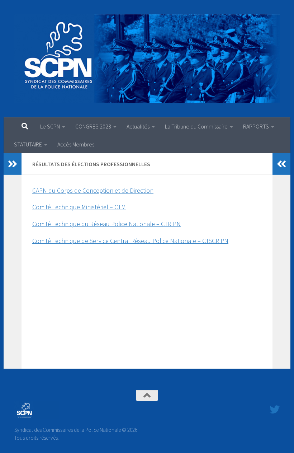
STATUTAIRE (28, 144)
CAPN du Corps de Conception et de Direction (92, 190)
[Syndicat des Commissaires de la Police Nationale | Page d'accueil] (147, 58)
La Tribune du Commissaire (196, 126)
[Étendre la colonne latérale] (13, 164)
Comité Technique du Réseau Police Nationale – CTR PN (106, 224)
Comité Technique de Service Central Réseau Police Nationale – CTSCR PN (130, 241)
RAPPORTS (256, 126)
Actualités (138, 126)
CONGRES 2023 (93, 126)
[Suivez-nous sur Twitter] (275, 410)
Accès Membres (75, 144)
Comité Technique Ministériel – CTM (79, 207)
